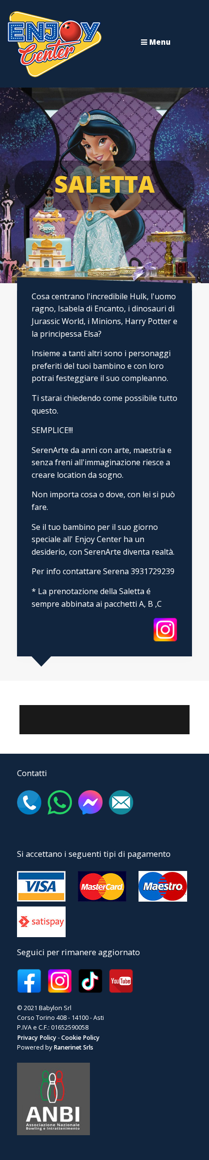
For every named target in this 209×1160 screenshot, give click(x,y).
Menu (159, 42)
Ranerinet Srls (73, 1047)
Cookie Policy (80, 1037)
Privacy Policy (36, 1037)
